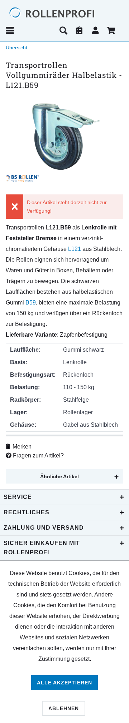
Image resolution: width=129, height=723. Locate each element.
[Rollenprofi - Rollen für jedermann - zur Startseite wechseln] (64, 13)
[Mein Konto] (96, 30)
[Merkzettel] (79, 30)
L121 (74, 249)
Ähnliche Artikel (59, 476)
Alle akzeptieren (64, 682)
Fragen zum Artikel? (37, 455)
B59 (30, 302)
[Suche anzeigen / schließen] (63, 30)
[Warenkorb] (112, 30)
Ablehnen (63, 708)
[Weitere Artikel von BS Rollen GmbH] (22, 178)
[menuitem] (30, 30)
